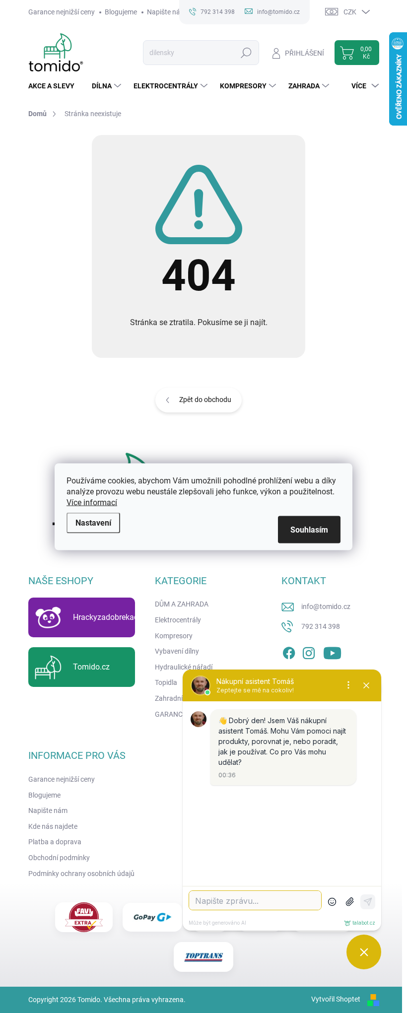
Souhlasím (309, 529)
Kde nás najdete (52, 826)
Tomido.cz (91, 667)
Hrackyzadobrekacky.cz (114, 617)
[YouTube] (332, 651)
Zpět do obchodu (205, 400)
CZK (349, 12)
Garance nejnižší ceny (61, 12)
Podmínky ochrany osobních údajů (81, 874)
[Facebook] (288, 651)
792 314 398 (320, 626)
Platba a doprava (54, 842)
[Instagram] (308, 651)
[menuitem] (55, 86)
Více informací (92, 502)
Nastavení (93, 522)
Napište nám (166, 12)
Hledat (246, 53)
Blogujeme (121, 12)
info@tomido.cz (325, 606)
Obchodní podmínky (59, 858)
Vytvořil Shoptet (335, 999)
